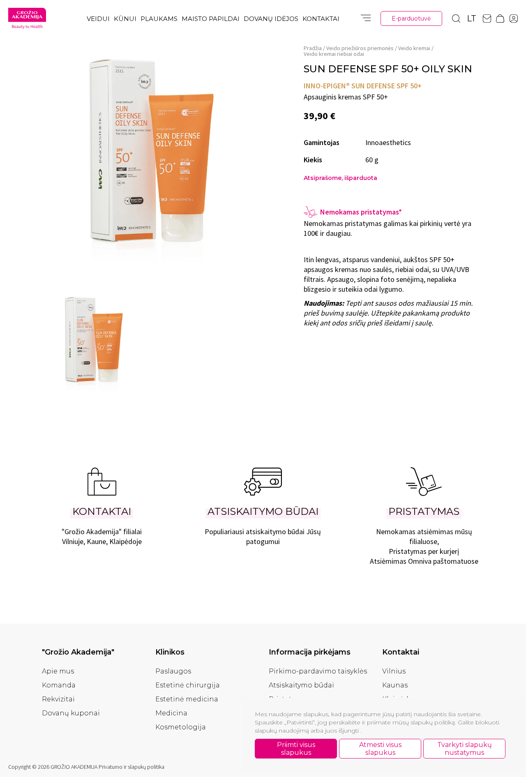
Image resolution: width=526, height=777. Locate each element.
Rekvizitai (58, 699)
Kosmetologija (180, 727)
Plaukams (159, 19)
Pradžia (313, 48)
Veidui (98, 19)
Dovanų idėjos (271, 19)
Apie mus (58, 671)
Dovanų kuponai (71, 713)
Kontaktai (320, 19)
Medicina (171, 713)
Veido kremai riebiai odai (334, 54)
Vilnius (394, 671)
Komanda (59, 685)
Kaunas (395, 685)
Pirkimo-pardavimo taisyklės (318, 671)
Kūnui (125, 19)
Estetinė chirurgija (187, 685)
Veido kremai (414, 48)
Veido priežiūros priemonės (360, 48)
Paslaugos (173, 671)
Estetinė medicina (186, 699)
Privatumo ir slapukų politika (131, 766)
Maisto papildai (211, 19)
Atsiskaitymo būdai (301, 685)
